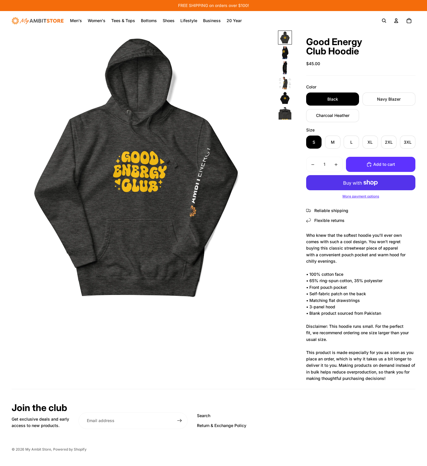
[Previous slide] (5, 168)
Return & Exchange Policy (221, 425)
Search (203, 415)
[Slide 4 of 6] (285, 83)
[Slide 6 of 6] (285, 113)
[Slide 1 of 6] (285, 37)
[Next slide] (270, 168)
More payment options (360, 196)
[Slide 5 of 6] (285, 98)
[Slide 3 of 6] (285, 67)
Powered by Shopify (70, 449)
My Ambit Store (38, 449)
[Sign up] (179, 420)
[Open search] (384, 20)
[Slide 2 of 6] (285, 52)
